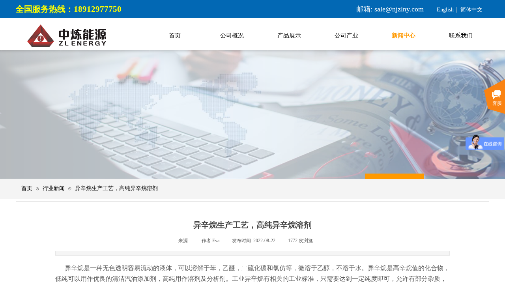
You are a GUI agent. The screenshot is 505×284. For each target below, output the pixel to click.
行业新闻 (54, 188)
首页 (26, 188)
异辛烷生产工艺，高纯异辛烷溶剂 (116, 188)
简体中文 (471, 10)
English (445, 10)
